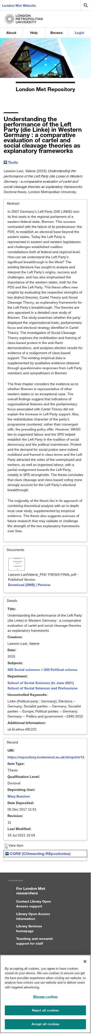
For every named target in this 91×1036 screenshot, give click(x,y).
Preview (44, 585)
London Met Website (19, 5)
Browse (56, 33)
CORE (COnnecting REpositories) (40, 853)
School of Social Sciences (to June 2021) (41, 683)
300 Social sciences (24, 670)
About (11, 33)
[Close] (85, 961)
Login (79, 33)
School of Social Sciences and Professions (43, 688)
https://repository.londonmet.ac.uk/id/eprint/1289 (48, 757)
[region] (45, 994)
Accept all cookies (45, 1024)
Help (34, 33)
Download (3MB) (21, 585)
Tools (12, 162)
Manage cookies (45, 997)
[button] (6, 846)
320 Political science (60, 670)
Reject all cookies (45, 1010)
